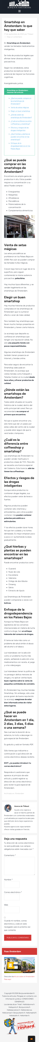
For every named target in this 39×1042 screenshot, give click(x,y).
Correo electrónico (13, 892)
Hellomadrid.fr (31, 1013)
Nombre (8, 879)
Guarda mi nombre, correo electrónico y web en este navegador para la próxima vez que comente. (17, 925)
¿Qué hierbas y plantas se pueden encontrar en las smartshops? (20, 137)
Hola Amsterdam (19, 4)
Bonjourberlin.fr (19, 1013)
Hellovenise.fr (7, 1013)
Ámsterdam (19, 793)
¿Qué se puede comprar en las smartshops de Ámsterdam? (21, 101)
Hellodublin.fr (14, 1016)
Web (6, 905)
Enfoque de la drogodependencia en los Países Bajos (20, 146)
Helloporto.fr (13, 1007)
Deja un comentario (14, 37)
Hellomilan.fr (24, 1016)
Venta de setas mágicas (20, 107)
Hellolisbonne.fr (29, 1004)
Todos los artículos (9, 996)
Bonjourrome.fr (24, 1007)
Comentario (10, 855)
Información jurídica (13, 999)
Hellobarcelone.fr (13, 1010)
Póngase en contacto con (27, 996)
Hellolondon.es (26, 1010)
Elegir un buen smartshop (20, 111)
